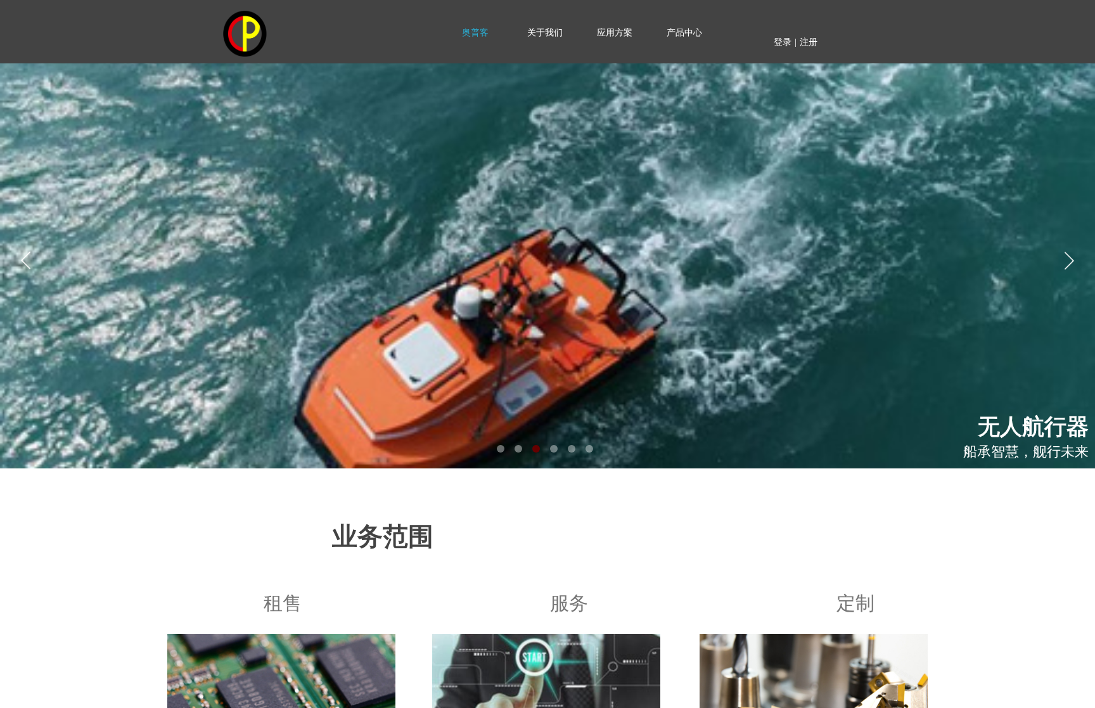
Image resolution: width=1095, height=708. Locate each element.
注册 (808, 42)
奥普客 (475, 32)
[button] (500, 449)
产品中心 (684, 32)
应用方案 (614, 32)
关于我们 (545, 32)
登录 (782, 42)
